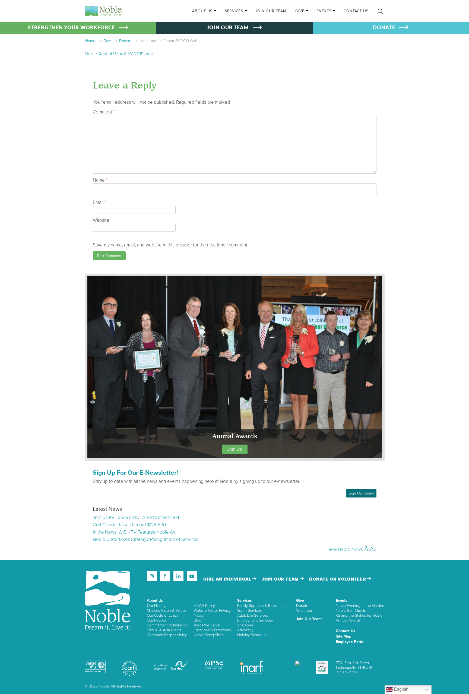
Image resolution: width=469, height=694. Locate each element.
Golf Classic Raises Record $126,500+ (130, 525)
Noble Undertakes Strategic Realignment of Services (145, 539)
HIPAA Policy (204, 605)
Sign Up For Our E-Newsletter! (135, 473)
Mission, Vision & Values (166, 610)
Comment (104, 112)
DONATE (384, 28)
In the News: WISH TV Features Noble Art (134, 532)
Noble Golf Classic (351, 610)
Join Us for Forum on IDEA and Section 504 (136, 517)
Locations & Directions (212, 630)
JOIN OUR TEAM (228, 28)
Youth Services (249, 610)
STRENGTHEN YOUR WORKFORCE (71, 28)
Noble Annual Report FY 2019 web (119, 54)
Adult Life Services (252, 615)
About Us (202, 11)
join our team (281, 579)
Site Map (343, 636)
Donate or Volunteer (338, 579)
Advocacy (245, 630)
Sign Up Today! (361, 493)
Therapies (245, 625)
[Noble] (103, 11)
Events (323, 11)
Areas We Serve (207, 625)
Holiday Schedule (252, 635)
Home (90, 41)
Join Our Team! (271, 11)
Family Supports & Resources (261, 605)
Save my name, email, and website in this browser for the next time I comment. (170, 245)
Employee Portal (350, 641)
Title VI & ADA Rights (164, 630)
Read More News (346, 549)
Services (234, 11)
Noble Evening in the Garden (360, 605)
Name (100, 180)
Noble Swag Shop (209, 635)
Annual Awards (348, 620)
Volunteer (304, 610)
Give (299, 11)
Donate (125, 41)
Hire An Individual (227, 579)
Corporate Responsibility (167, 635)
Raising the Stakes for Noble (359, 615)
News (198, 615)
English (400, 689)
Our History (156, 605)
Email (99, 202)
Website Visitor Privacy (212, 610)
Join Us (234, 449)
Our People (156, 620)
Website (101, 220)
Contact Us (356, 11)
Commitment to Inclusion (167, 625)
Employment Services (255, 620)
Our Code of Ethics (162, 615)
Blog (197, 620)
